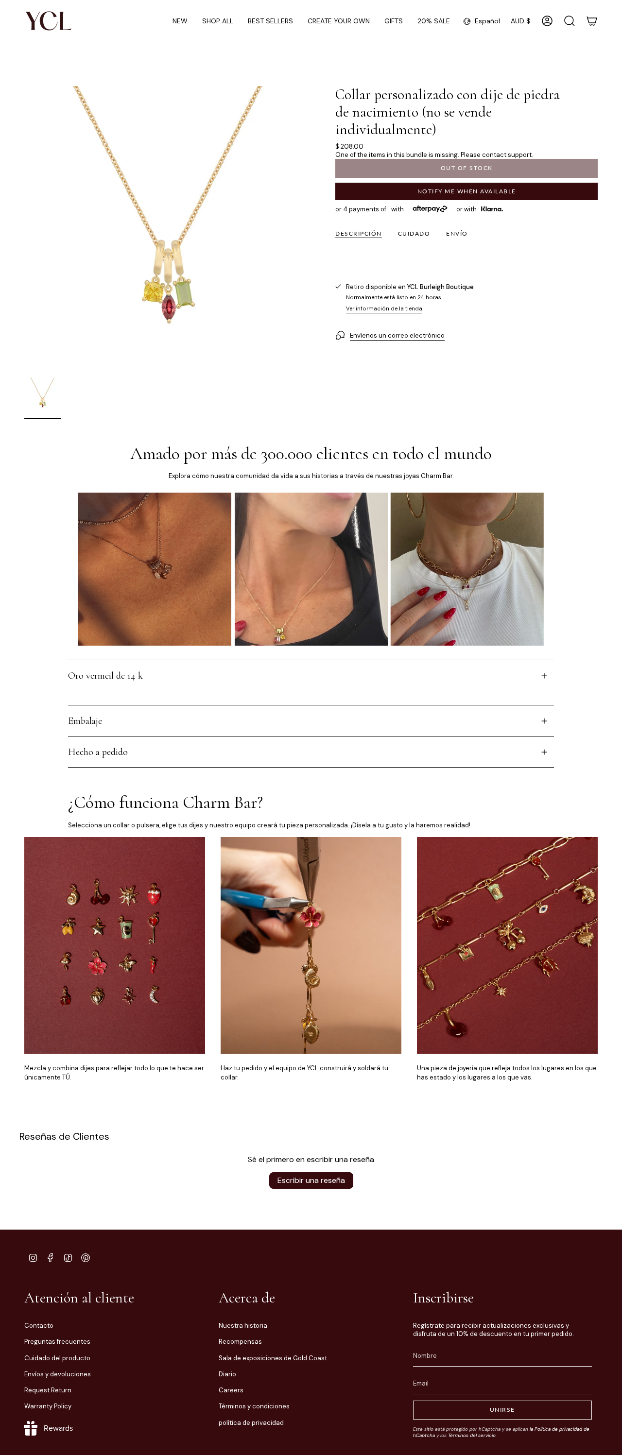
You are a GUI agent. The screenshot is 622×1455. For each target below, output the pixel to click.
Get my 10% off (406, 730)
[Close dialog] (492, 629)
